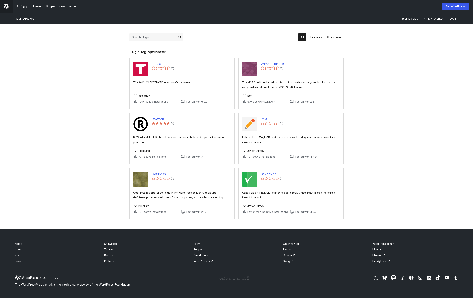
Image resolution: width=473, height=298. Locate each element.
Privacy (19, 261)
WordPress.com (383, 243)
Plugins (108, 255)
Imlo (264, 119)
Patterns (109, 261)
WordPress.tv (203, 261)
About (18, 243)
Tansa (156, 64)
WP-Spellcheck (272, 64)
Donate (289, 255)
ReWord (158, 119)
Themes (109, 249)
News (18, 249)
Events (287, 249)
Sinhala (54, 278)
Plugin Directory (24, 18)
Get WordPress (455, 6)
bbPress (379, 255)
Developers (201, 255)
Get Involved (291, 243)
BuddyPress (381, 261)
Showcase (110, 243)
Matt (376, 249)
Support (199, 249)
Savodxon (268, 174)
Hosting (19, 255)
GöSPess (159, 174)
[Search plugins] (179, 37)
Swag (288, 261)
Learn (197, 243)
